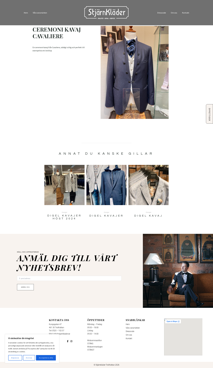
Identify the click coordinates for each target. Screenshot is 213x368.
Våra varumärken (40, 12)
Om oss (174, 12)
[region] (32, 348)
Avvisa (29, 358)
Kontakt (185, 12)
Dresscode (161, 12)
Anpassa (15, 358)
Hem (26, 12)
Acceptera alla (46, 358)
